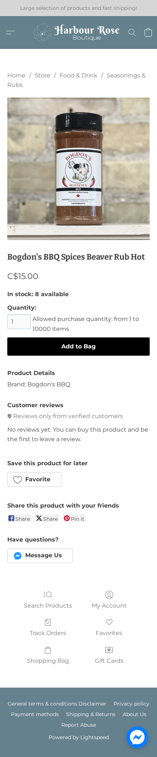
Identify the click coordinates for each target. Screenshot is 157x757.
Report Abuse (78, 725)
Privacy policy (131, 703)
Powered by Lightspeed (79, 737)
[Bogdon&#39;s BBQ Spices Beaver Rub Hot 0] (78, 169)
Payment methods (35, 714)
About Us (134, 714)
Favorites (109, 633)
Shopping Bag (48, 660)
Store (42, 75)
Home (16, 75)
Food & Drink (78, 75)
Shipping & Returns (90, 714)
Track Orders (48, 633)
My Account (109, 605)
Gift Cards (109, 660)
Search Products (48, 605)
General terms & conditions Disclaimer (57, 703)
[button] (78, 32)
